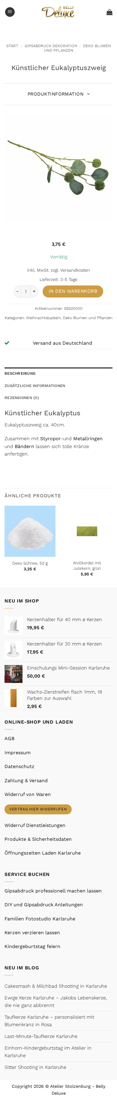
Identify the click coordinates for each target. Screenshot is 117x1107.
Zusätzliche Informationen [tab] (34, 385)
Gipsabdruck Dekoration (51, 46)
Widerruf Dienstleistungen (34, 825)
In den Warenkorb (73, 291)
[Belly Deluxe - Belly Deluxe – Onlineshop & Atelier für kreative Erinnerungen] (58, 12)
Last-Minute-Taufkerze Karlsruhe (40, 1036)
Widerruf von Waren (27, 794)
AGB (9, 738)
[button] (10, 12)
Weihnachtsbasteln (43, 318)
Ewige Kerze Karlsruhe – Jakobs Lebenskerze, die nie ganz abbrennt (55, 1001)
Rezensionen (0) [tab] (21, 397)
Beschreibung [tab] (19, 373)
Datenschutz (19, 766)
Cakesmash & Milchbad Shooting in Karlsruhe (55, 986)
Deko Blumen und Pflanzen (87, 318)
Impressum (17, 752)
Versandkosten (75, 270)
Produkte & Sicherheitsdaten (38, 839)
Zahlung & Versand (26, 780)
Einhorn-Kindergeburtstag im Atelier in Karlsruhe (48, 1052)
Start (12, 46)
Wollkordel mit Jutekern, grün (87, 565)
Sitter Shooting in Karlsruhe (35, 1067)
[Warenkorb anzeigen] (109, 12)
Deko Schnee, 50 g (30, 563)
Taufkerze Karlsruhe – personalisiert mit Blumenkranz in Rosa (49, 1021)
